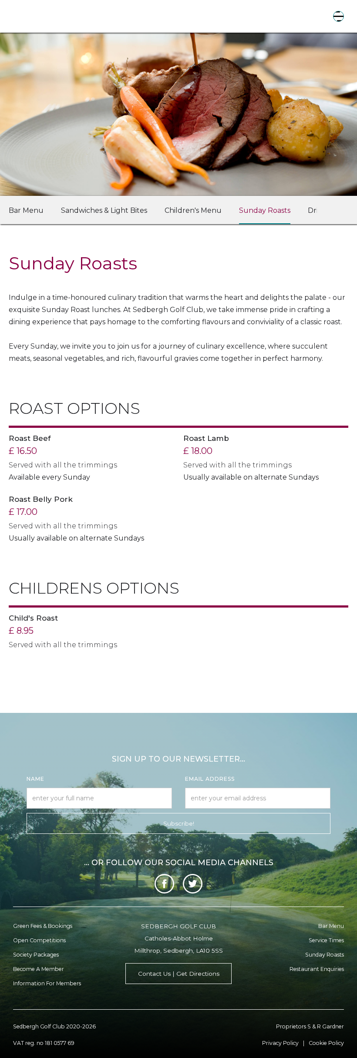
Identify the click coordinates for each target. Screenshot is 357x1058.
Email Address (210, 779)
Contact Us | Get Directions (178, 973)
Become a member (38, 969)
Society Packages (36, 954)
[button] (338, 16)
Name (35, 779)
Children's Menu (193, 210)
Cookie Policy (326, 1043)
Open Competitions (39, 940)
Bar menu (331, 926)
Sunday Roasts (264, 210)
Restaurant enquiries (317, 969)
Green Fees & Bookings (42, 926)
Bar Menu (26, 210)
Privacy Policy (280, 1043)
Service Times (326, 940)
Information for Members (47, 983)
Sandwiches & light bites (104, 210)
